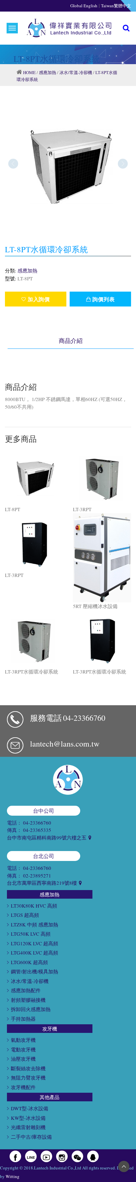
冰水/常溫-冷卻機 (75, 72)
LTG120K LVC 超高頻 (34, 943)
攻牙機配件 (23, 1087)
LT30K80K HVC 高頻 (34, 905)
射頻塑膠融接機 (28, 1000)
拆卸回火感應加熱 (31, 1009)
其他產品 (49, 1097)
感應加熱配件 (26, 990)
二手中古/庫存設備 (31, 1136)
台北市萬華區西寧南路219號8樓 (42, 882)
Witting (12, 1176)
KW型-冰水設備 (28, 1118)
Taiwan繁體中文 (116, 6)
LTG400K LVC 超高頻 (34, 952)
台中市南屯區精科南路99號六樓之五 (47, 837)
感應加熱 (47, 72)
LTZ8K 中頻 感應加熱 (34, 924)
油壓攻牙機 (23, 1058)
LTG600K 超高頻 (29, 962)
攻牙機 (49, 1028)
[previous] (13, 164)
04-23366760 (84, 718)
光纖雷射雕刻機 (28, 1127)
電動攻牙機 (23, 1049)
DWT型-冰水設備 (29, 1108)
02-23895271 (37, 875)
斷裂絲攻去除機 (28, 1068)
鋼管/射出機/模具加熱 (34, 971)
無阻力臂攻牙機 (28, 1077)
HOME (29, 72)
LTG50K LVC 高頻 (31, 933)
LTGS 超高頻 (25, 915)
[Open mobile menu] (12, 28)
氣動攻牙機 (23, 1040)
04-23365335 (37, 830)
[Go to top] (123, 1166)
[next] (123, 164)
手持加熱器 (23, 1018)
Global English (83, 6)
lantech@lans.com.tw (64, 743)
